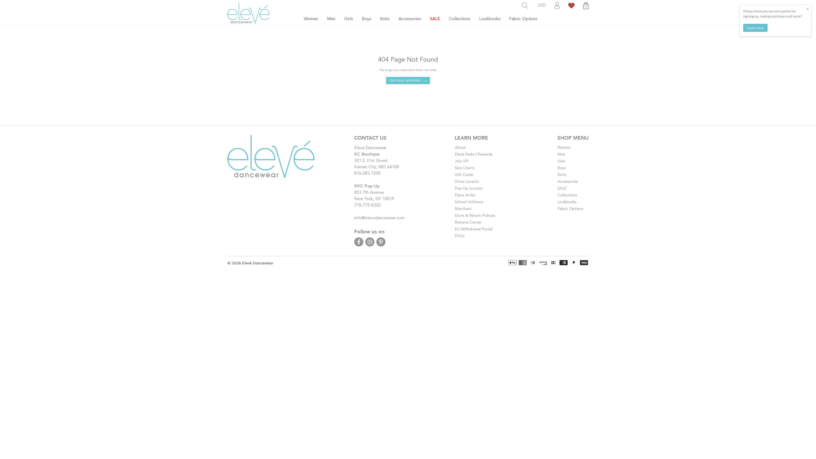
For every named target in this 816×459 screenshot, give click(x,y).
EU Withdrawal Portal (473, 229)
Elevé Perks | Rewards (473, 154)
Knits (561, 175)
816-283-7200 (367, 173)
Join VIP (462, 161)
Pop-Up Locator (469, 188)
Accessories (567, 182)
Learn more (755, 28)
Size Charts (465, 168)
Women (564, 148)
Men (561, 154)
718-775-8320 (367, 205)
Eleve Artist (465, 195)
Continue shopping (405, 80)
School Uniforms (469, 202)
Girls (561, 161)
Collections (567, 195)
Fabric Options (570, 209)
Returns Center (468, 222)
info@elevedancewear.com (379, 218)
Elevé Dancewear (257, 262)
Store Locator (467, 182)
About (460, 148)
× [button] (808, 8)
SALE (562, 188)
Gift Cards (464, 175)
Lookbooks (567, 202)
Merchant (463, 209)
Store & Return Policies (475, 216)
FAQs (460, 236)
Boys (561, 168)
